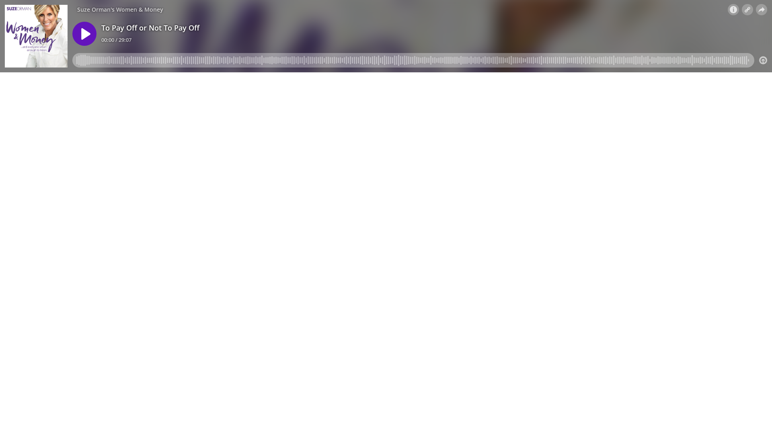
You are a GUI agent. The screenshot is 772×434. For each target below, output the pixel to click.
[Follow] (747, 9)
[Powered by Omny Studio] (763, 60)
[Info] (733, 9)
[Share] (761, 9)
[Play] (84, 34)
